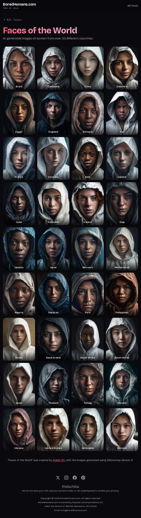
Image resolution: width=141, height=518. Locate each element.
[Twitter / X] (58, 478)
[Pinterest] (83, 478)
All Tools (132, 5)
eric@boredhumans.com (74, 510)
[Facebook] (75, 478)
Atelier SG (59, 460)
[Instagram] (66, 478)
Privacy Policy (70, 486)
